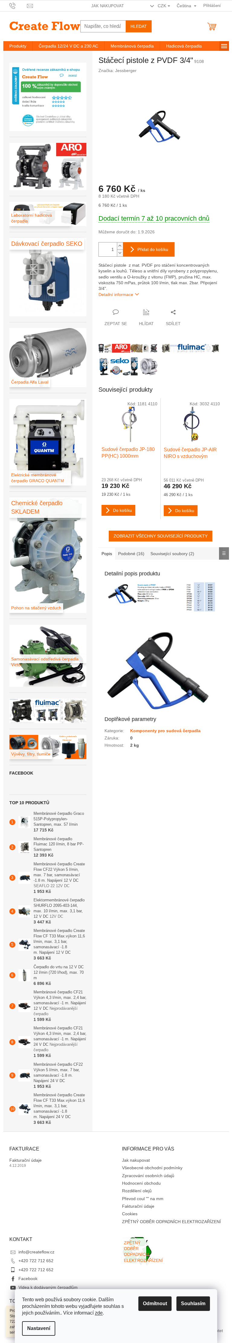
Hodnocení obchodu (141, 1183)
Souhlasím (193, 1303)
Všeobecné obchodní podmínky (152, 1167)
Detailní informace (115, 294)
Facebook (27, 1278)
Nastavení (38, 1328)
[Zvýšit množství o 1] (120, 245)
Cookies (129, 1213)
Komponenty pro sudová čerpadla (165, 730)
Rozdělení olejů (137, 1190)
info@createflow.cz (36, 1251)
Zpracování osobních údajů (148, 1175)
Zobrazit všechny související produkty (161, 536)
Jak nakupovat (107, 6)
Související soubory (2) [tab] (172, 553)
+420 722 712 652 (35, 1260)
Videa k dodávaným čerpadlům (48, 1287)
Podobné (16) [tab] (131, 553)
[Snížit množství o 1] (120, 252)
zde (99, 1312)
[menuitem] (17, 46)
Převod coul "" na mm (142, 1198)
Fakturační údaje (25, 1160)
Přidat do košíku (152, 249)
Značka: (117, 70)
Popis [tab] (107, 553)
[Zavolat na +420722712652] (18, 5)
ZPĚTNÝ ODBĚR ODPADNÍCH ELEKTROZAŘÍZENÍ (171, 1221)
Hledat (138, 26)
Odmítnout (155, 1303)
